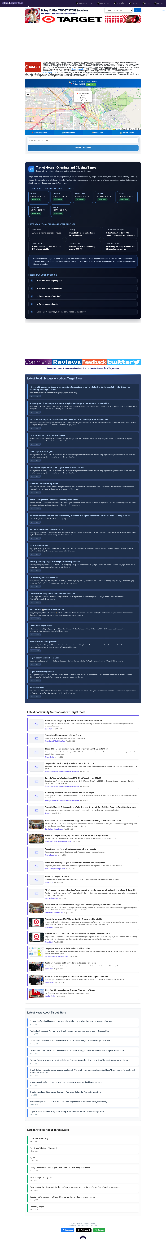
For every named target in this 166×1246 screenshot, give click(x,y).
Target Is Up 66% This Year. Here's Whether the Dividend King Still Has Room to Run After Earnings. (90, 807)
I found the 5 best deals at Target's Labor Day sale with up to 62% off (76, 749)
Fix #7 (32, 1158)
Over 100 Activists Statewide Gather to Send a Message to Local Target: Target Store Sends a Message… (75, 1187)
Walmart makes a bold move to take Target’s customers (70, 963)
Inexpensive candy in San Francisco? (46, 529)
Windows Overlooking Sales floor (44, 641)
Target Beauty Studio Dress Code (44, 658)
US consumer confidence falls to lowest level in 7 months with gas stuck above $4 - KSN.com (70, 1040)
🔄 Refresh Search (127, 133)
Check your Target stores (41, 625)
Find (137, 10)
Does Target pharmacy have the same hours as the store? (61, 312)
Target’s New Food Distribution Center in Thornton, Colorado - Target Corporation (65, 1092)
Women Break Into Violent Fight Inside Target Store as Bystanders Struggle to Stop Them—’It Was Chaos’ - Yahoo (79, 1060)
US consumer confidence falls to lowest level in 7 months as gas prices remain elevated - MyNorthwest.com (77, 1050)
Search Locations (83, 148)
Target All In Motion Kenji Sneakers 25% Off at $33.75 (69, 763)
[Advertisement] (83, 42)
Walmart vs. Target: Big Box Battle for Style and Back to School (73, 720)
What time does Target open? (49, 281)
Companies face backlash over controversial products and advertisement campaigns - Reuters (71, 1021)
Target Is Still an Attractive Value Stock (63, 735)
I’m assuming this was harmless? (44, 577)
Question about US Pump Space (44, 483)
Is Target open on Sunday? (48, 304)
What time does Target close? (49, 288)
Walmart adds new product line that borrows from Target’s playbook (76, 976)
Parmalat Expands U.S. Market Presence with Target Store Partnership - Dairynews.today (68, 1101)
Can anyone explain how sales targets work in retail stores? (57, 467)
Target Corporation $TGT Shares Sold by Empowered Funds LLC (73, 919)
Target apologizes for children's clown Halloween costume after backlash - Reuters (65, 1082)
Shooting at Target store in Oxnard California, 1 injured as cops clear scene (62, 1197)
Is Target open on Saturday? (49, 296)
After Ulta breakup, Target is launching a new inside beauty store (75, 862)
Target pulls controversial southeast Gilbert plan (67, 948)
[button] (83, 106)
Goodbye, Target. (37, 1206)
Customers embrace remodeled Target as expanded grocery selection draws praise (83, 820)
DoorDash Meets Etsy (39, 1138)
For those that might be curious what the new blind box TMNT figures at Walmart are (69, 419)
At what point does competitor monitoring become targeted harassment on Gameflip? (69, 403)
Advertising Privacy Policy (89, 1225)
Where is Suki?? (37, 687)
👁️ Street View (97, 133)
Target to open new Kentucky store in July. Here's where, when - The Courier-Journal (67, 1111)
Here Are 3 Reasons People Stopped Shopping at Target (70, 990)
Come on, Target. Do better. (57, 876)
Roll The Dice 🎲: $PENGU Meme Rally (47, 609)
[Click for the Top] (83, 1236)
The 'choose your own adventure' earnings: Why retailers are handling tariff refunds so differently (90, 890)
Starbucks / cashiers (39, 545)
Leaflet (117, 129)
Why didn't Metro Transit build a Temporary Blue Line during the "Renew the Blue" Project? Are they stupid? (80, 515)
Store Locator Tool (74, 1225)
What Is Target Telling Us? (41, 1177)
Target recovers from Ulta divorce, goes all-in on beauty (70, 849)
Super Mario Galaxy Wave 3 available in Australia (52, 593)
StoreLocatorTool (78, 69)
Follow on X (85, 1230)
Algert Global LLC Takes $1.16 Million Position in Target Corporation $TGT (78, 933)
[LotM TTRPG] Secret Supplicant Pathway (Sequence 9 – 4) (56, 499)
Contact (101, 1230)
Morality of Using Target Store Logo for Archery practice (55, 561)
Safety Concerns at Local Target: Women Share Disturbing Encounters (60, 1167)
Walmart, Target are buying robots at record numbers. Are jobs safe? (76, 835)
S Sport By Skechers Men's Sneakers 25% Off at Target (69, 792)
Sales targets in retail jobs (41, 451)
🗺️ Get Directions (68, 133)
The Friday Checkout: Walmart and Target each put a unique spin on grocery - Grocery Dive (69, 1031)
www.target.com (49, 72)
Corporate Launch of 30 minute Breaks (47, 435)
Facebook (69, 1230)
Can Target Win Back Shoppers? (43, 1148)
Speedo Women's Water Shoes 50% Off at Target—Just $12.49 (73, 778)
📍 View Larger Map (39, 133)
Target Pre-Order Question (42, 671)
